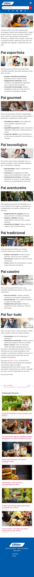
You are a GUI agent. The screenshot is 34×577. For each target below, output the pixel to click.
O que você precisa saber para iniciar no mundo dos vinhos (16, 507)
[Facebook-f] (9, 10)
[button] (30, 3)
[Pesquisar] (30, 7)
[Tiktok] (25, 10)
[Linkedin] (17, 10)
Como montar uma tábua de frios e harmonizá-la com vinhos (15, 530)
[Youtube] (21, 10)
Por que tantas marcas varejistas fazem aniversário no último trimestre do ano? (17, 437)
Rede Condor (13, 360)
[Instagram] (13, 10)
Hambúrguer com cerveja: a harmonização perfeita (12, 483)
